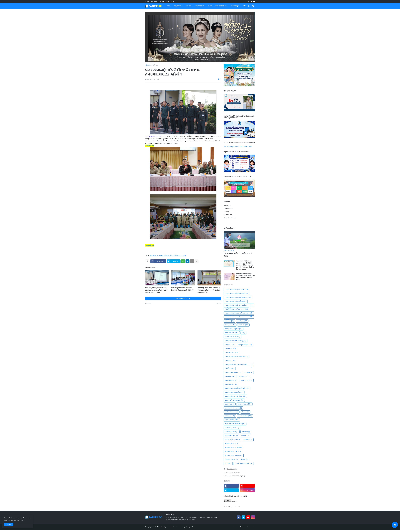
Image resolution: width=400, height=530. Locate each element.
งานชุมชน (229, 345)
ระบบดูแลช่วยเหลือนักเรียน (235, 424)
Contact (161, 1)
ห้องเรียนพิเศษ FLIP (233, 447)
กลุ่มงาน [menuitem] (188, 6)
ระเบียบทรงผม (228, 209)
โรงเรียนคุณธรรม (232, 428)
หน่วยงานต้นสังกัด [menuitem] (221, 6)
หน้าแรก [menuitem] (169, 6)
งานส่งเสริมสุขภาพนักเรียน (235, 396)
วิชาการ (245, 436)
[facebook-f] (231, 486)
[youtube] (254, 1)
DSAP (167, 1)
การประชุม (154, 65)
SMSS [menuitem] (210, 6)
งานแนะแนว (230, 349)
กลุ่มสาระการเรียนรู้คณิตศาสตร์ (236, 293)
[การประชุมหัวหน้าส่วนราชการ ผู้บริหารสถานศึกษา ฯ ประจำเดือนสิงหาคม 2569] (209, 277)
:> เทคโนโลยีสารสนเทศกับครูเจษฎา (234, 476)
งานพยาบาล (230, 376)
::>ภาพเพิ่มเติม (149, 146)
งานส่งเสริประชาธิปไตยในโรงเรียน (237, 388)
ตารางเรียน (227, 206)
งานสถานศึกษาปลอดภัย (234, 400)
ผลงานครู (230, 416)
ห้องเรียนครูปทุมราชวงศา (232, 473)
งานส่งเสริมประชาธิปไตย (234, 392)
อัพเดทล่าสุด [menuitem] (235, 6)
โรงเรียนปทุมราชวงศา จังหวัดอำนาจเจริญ (171, 527)
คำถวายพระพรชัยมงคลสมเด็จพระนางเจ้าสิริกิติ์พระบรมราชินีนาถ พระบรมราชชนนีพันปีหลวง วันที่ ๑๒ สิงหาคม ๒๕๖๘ (245, 265)
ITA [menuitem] (244, 6)
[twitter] (251, 1)
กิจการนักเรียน (231, 333)
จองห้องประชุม (228, 215)
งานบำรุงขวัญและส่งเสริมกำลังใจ (236, 356)
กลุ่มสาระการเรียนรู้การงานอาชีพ (237, 289)
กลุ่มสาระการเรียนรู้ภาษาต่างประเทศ (238, 297)
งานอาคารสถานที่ (244, 404)
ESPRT (244, 459)
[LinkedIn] (187, 261)
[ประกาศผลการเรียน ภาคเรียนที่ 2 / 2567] (239, 240)
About (242, 527)
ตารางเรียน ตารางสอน (233, 408)
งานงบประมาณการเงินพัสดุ (235, 341)
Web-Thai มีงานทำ (230, 218)
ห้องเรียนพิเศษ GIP (233, 451)
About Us (154, 1)
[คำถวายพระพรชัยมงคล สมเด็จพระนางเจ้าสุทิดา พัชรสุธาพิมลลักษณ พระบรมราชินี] (229, 276)
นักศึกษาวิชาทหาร (231, 412)
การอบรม (160, 255)
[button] (249, 6)
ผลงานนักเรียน (245, 416)
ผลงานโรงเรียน (231, 420)
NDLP (172, 1)
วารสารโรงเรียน (231, 436)
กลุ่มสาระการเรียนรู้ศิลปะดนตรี (236, 309)
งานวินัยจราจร (231, 384)
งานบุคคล (182, 255)
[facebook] (248, 1)
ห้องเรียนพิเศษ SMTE (233, 455)
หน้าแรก (147, 65)
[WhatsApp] (183, 261)
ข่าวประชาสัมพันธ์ (232, 337)
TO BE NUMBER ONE (243, 463)
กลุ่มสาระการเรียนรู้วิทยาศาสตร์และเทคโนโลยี (238, 305)
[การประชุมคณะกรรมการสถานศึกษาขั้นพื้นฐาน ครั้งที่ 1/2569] (183, 277)
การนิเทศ (229, 321)
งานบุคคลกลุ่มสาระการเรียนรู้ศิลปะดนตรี (238, 364)
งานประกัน (229, 368)
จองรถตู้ (226, 212)
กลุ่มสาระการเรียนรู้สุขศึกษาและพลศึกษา (238, 317)
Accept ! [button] (9, 524)
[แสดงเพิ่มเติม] (196, 261)
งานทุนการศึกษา (245, 345)
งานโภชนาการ (244, 376)
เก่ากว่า (218, 303)
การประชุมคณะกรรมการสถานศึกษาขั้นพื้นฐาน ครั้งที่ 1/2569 (182, 289)
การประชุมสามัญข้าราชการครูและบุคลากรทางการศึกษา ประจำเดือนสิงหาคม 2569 (156, 290)
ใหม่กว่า (148, 303)
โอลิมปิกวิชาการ (231, 459)
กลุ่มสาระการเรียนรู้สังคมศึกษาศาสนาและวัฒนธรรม (238, 313)
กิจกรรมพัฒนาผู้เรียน (171, 255)
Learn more (21, 520)
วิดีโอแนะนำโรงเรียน (232, 440)
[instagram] (253, 517)
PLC (228, 463)
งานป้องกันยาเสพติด (233, 372)
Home (147, 1)
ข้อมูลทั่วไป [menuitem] (177, 6)
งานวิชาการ (246, 380)
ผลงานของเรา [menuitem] (199, 6)
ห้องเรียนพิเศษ (231, 444)
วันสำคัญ (246, 432)
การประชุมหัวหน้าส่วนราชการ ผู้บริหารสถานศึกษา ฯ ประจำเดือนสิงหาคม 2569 (209, 290)
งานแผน (248, 372)
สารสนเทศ (247, 440)
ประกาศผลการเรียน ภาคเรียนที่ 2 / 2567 (238, 254)
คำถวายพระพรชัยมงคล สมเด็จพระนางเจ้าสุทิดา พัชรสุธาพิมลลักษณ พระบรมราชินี (245, 277)
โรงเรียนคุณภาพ (231, 432)
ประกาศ (245, 412)
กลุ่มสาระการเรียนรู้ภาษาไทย (235, 301)
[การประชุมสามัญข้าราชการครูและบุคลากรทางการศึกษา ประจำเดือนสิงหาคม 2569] (157, 277)
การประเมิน (230, 325)
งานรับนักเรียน (231, 380)
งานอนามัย (229, 404)
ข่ (243, 333)
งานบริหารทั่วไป (231, 352)
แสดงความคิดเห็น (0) (183, 298)
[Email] (192, 261)
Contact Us (251, 527)
